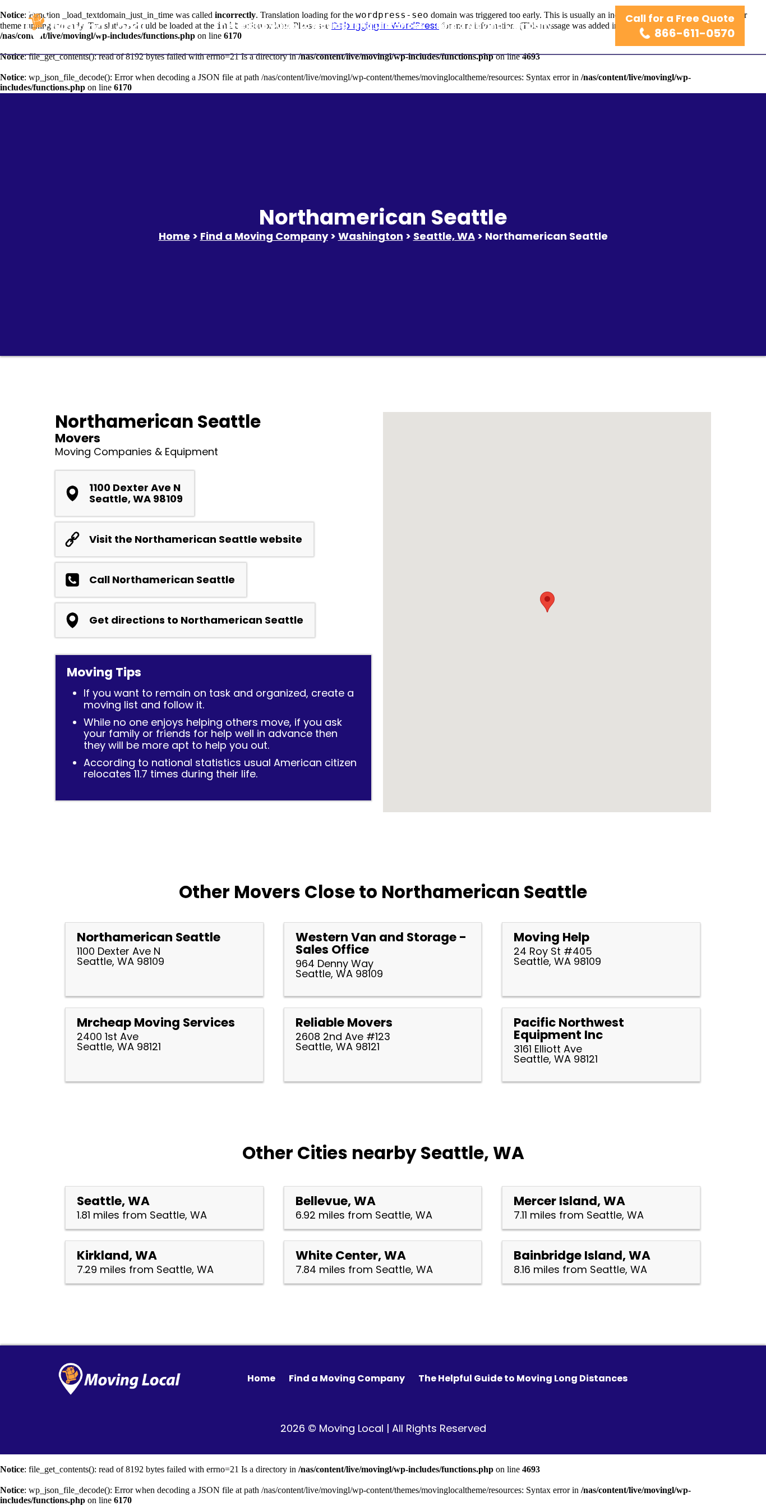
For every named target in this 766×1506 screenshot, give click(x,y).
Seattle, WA (444, 236)
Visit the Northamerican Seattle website (195, 539)
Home (174, 236)
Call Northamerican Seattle (162, 579)
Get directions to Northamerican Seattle (196, 620)
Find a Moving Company (494, 26)
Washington (370, 236)
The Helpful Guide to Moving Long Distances (318, 26)
